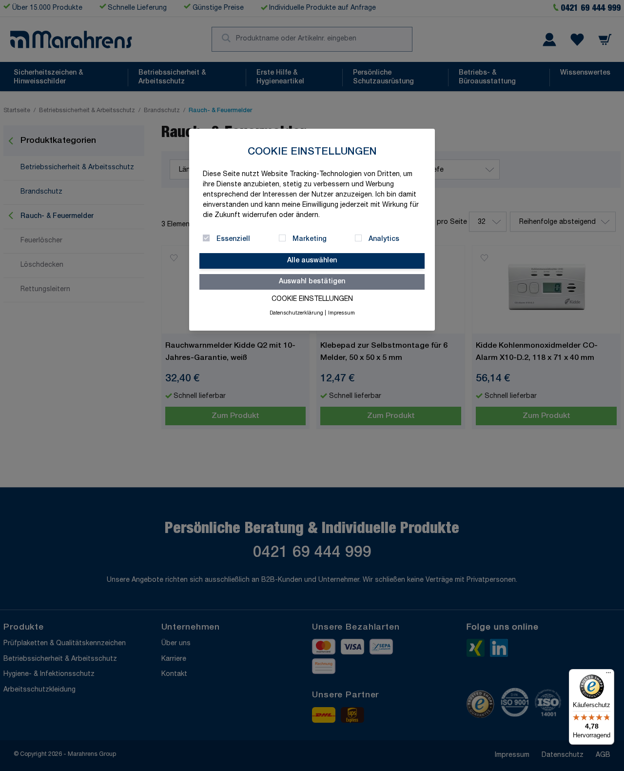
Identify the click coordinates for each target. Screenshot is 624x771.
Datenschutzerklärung (296, 313)
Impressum (341, 313)
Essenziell (233, 239)
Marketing (309, 239)
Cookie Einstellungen (312, 299)
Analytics (384, 239)
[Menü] (608, 675)
